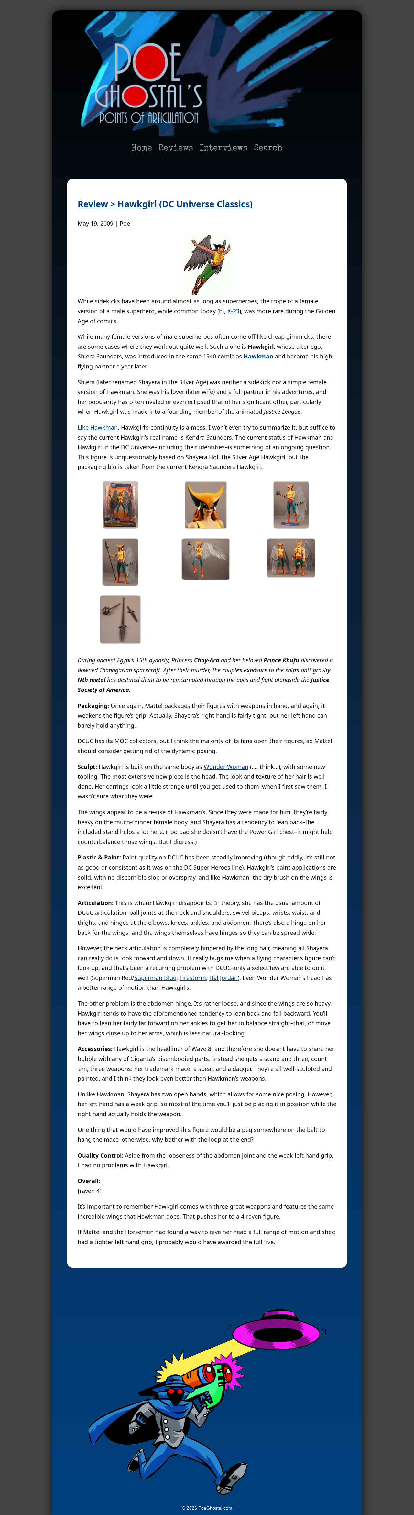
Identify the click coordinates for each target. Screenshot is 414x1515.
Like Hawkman (98, 427)
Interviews (223, 148)
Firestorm (193, 978)
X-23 (233, 311)
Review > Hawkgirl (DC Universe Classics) (165, 204)
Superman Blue (155, 978)
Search (268, 148)
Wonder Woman (226, 767)
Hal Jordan (223, 978)
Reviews (175, 148)
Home (141, 148)
